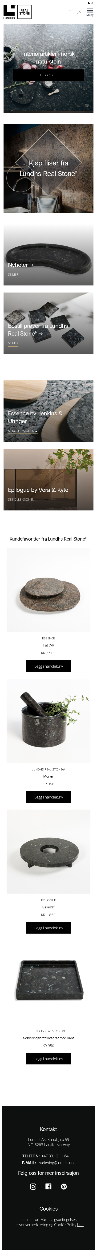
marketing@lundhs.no (56, 1162)
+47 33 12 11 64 (55, 1156)
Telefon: (31, 1156)
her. (80, 1224)
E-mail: (29, 1162)
